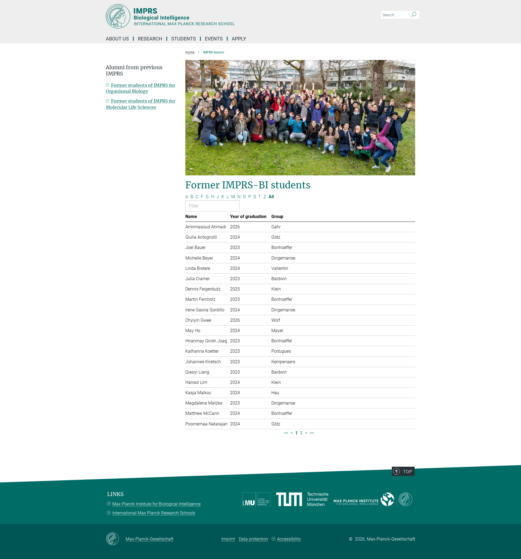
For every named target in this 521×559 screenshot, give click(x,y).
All (271, 196)
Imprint (228, 539)
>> (312, 432)
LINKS (115, 494)
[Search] (413, 15)
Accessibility (289, 539)
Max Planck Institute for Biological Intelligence (156, 504)
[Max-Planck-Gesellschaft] (116, 539)
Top (407, 471)
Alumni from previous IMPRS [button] (134, 70)
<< (286, 432)
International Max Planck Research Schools (153, 513)
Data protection (253, 539)
